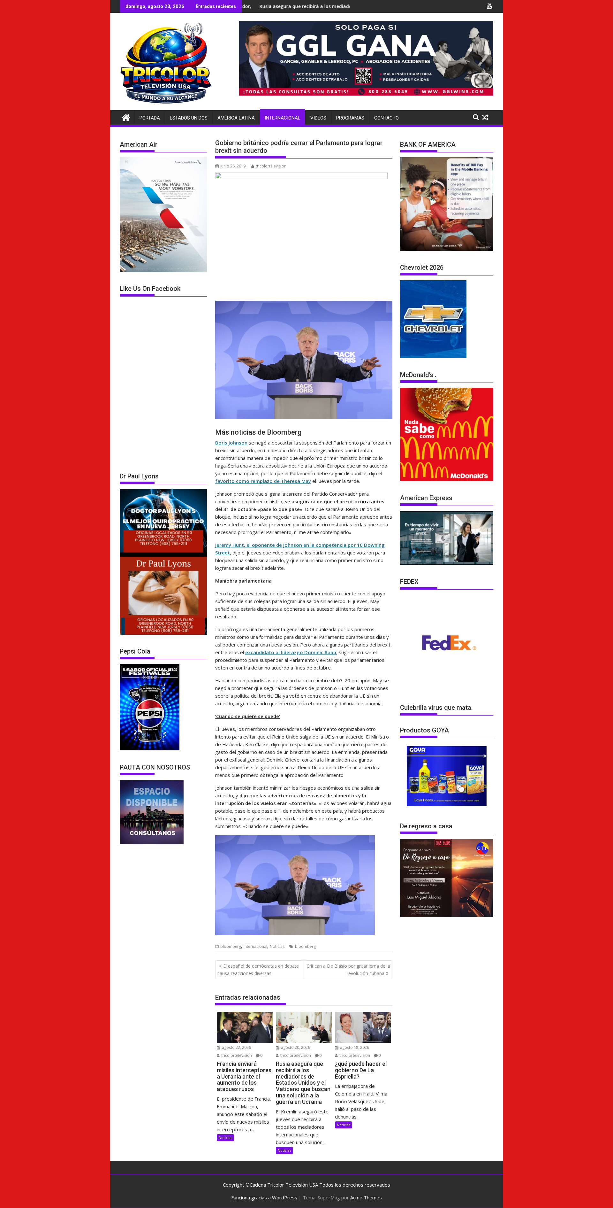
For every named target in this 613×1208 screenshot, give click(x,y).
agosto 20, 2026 (295, 1047)
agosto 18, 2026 (354, 1047)
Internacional (282, 118)
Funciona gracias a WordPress (264, 1197)
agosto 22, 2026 (236, 1047)
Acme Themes (366, 1197)
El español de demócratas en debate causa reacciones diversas (258, 969)
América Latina (236, 118)
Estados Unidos (189, 118)
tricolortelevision (271, 166)
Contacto (386, 118)
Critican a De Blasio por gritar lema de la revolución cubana (348, 969)
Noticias (277, 946)
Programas (350, 118)
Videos (318, 118)
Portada (150, 118)
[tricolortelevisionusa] (125, 117)
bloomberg (230, 946)
